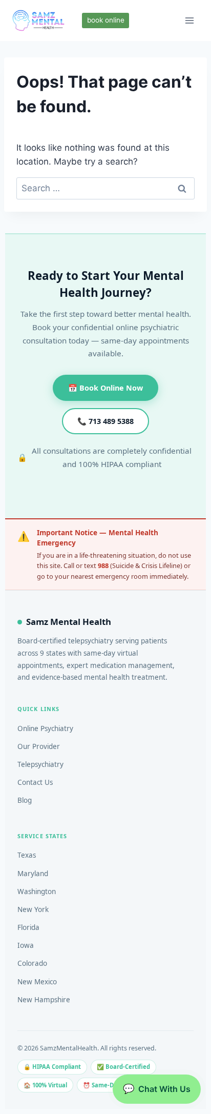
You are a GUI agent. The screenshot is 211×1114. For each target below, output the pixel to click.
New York (33, 909)
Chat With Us (157, 1088)
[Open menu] (189, 20)
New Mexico (37, 981)
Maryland (32, 873)
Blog (24, 800)
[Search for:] (105, 188)
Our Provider (38, 746)
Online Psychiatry (45, 728)
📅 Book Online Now (105, 388)
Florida (28, 927)
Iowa (25, 945)
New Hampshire (43, 999)
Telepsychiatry (40, 764)
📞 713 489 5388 (105, 421)
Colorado (32, 963)
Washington (36, 891)
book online (105, 20)
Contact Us (35, 782)
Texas (26, 855)
